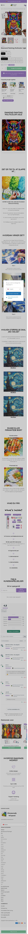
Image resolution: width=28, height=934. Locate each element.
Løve (2, 866)
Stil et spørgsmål (21, 590)
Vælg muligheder (11, 747)
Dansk (6, 824)
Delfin (2, 848)
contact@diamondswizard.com (7, 819)
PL (19, 715)
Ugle (22, 713)
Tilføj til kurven (13, 931)
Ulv (1, 884)
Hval (2, 882)
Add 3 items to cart (8, 100)
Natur (2, 897)
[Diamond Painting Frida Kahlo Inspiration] (12, 695)
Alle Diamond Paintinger (8, 8)
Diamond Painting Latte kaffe (19, 668)
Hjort (2, 844)
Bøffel (2, 837)
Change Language (13, 293)
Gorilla (2, 859)
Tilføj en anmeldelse (13, 631)
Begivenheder (4, 888)
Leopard (3, 864)
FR (12, 715)
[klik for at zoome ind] (13, 23)
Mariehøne (3, 862)
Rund (3, 53)
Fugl (2, 835)
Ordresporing (4, 908)
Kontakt (3, 906)
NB (16, 715)
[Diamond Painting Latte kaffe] (13, 668)
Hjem (2, 8)
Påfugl (2, 871)
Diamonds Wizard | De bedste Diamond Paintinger (18, 658)
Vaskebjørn (3, 875)
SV (21, 715)
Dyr (20, 713)
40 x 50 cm (4, 61)
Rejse (2, 901)
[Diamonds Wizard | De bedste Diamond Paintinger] (11, 658)
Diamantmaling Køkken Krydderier (11, 745)
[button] (24, 23)
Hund (2, 846)
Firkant (8, 53)
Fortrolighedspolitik (5, 915)
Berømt (2, 890)
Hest (2, 860)
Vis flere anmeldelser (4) (13, 709)
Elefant (2, 851)
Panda (2, 869)
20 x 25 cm (4, 58)
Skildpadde (3, 880)
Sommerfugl (4, 839)
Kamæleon (3, 842)
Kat (2, 841)
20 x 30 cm (11, 58)
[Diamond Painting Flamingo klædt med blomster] (11, 648)
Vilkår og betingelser (5, 912)
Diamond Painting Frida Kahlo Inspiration (18, 696)
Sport (2, 899)
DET (14, 715)
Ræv (2, 857)
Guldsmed (3, 850)
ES (11, 715)
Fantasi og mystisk (5, 892)
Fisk (2, 853)
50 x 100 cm (19, 61)
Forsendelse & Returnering (7, 910)
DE (10, 715)
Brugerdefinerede (5, 886)
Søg (25, 636)
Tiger (2, 878)
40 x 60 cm (11, 61)
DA (8, 715)
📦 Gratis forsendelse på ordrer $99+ (13, 1)
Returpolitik (3, 917)
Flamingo (3, 855)
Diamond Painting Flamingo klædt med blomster (19, 648)
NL (18, 715)
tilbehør (2, 829)
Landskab (3, 895)
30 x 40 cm (18, 58)
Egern (2, 877)
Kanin (2, 873)
